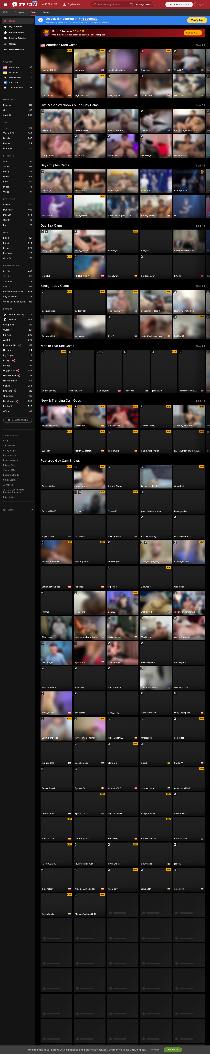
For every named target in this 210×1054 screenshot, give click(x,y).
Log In (201, 4)
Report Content (10, 455)
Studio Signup (10, 480)
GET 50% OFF (193, 33)
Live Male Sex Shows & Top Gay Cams (70, 105)
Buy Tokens (9, 497)
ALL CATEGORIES (19, 420)
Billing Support (10, 450)
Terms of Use (9, 470)
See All (200, 45)
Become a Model (11, 475)
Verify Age (197, 20)
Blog (5, 440)
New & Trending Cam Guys (61, 400)
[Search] (131, 4)
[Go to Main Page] (24, 4)
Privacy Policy (10, 465)
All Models (8, 485)
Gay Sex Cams (52, 225)
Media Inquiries (10, 460)
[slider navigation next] (202, 73)
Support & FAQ (10, 445)
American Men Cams (61, 45)
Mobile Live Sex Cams (57, 346)
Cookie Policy (137, 1049)
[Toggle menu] (5, 4)
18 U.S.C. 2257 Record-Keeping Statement (14, 491)
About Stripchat (10, 435)
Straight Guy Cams (55, 286)
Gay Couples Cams (55, 165)
